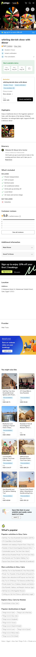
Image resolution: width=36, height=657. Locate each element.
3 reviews (9, 46)
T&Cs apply (17, 272)
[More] (20, 216)
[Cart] (26, 2)
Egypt (8, 641)
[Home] (10, 3)
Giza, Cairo (17, 46)
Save (15, 517)
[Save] (15, 375)
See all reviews (18, 232)
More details (7, 94)
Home (3, 641)
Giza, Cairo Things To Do (19, 641)
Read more (8, 160)
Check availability (25, 99)
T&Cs (33, 32)
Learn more (7, 351)
